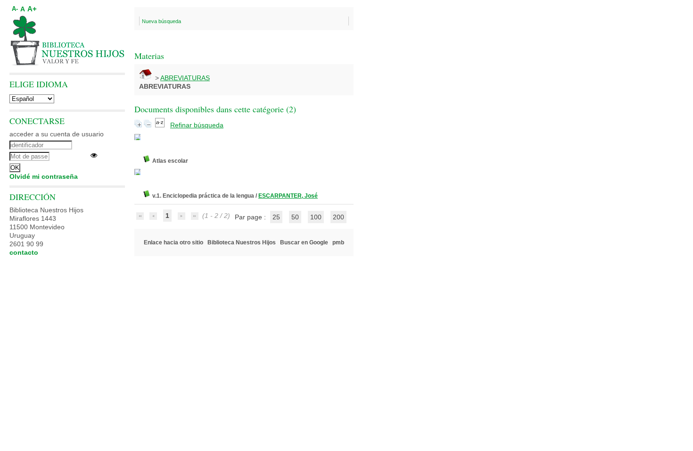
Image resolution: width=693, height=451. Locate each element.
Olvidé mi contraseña (43, 176)
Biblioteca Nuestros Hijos (241, 242)
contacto (23, 252)
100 (316, 217)
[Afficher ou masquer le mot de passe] (94, 155)
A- (15, 9)
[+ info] (137, 137)
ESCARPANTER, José (288, 195)
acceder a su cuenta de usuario (56, 134)
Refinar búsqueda (196, 125)
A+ (32, 9)
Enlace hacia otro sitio (173, 242)
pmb (338, 242)
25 (276, 217)
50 (295, 217)
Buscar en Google (304, 242)
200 (338, 217)
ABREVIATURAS (185, 78)
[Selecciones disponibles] (160, 125)
